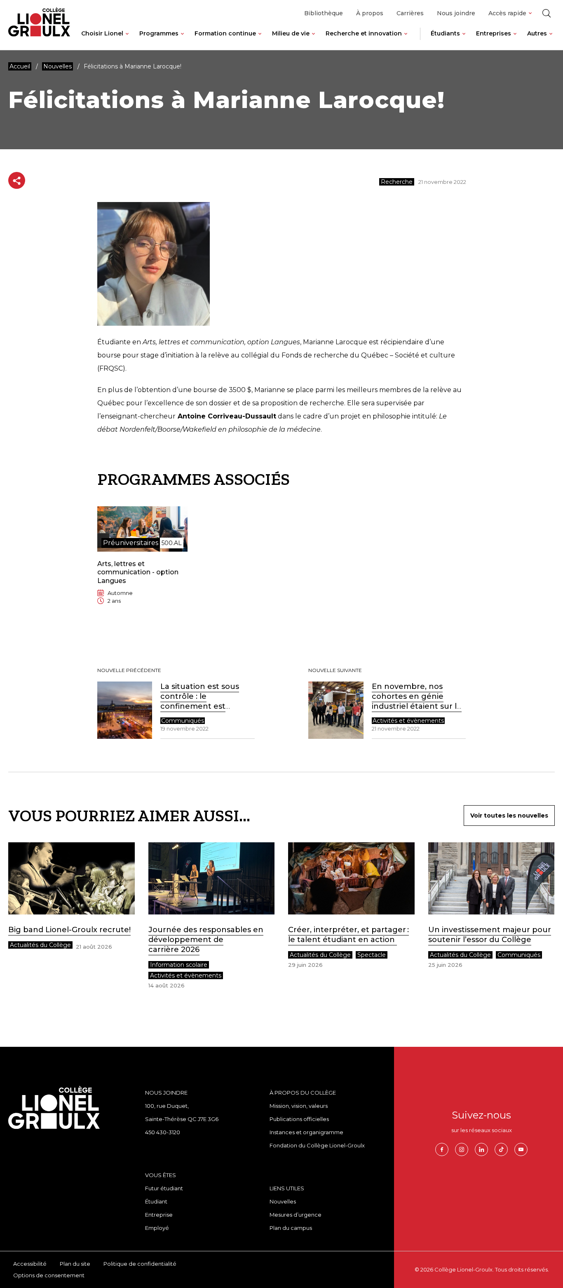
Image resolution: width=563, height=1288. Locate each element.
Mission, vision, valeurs (299, 1105)
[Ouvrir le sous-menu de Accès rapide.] (530, 13)
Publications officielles (299, 1119)
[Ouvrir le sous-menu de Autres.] (551, 40)
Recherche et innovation (364, 33)
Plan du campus (291, 1228)
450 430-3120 (162, 1132)
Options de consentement (48, 1275)
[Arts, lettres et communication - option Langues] (140, 562)
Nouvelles (283, 1201)
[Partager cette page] (16, 180)
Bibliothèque (323, 13)
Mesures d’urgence (295, 1214)
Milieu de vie (291, 33)
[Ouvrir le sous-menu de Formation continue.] (260, 40)
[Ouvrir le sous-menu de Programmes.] (182, 40)
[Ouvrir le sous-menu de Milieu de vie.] (313, 40)
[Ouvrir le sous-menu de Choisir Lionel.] (127, 40)
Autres (537, 33)
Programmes (158, 33)
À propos (369, 13)
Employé (157, 1228)
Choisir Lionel (102, 33)
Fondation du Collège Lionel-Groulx (317, 1145)
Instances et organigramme (306, 1132)
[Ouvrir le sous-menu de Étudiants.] (464, 40)
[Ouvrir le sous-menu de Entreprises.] (515, 40)
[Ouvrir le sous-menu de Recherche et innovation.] (406, 40)
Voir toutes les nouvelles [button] (509, 815)
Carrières (410, 13)
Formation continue (225, 33)
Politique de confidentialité (139, 1263)
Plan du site (75, 1263)
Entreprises (493, 33)
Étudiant (156, 1201)
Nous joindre (456, 13)
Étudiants (445, 33)
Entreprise (159, 1214)
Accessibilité (30, 1263)
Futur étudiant (164, 1188)
